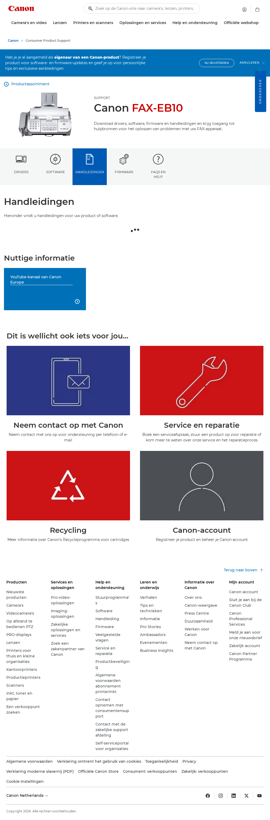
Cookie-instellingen (25, 781)
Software (55, 172)
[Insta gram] (221, 796)
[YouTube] (259, 796)
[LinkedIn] (234, 796)
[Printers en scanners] (115, 23)
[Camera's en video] (49, 23)
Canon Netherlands (25, 795)
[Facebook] (208, 796)
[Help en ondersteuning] (220, 23)
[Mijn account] (244, 9)
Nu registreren (217, 63)
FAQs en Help (158, 174)
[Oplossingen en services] (168, 23)
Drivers (21, 172)
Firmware (124, 172)
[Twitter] (246, 796)
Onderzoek (260, 91)
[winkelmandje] (257, 9)
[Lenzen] (69, 23)
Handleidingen (89, 172)
